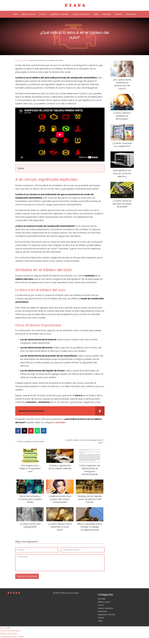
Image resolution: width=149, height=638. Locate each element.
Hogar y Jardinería (80, 14)
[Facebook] (18, 431)
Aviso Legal (5, 627)
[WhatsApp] (37, 431)
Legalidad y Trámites (59, 14)
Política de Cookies (8, 633)
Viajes (95, 14)
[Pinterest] (31, 431)
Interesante (131, 14)
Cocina (42, 14)
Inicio (15, 14)
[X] (24, 431)
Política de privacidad (69, 593)
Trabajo (118, 14)
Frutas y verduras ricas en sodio (30, 441)
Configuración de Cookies (12, 636)
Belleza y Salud (28, 14)
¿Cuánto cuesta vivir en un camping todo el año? (84, 441)
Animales (106, 14)
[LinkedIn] (43, 431)
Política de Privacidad (10, 630)
